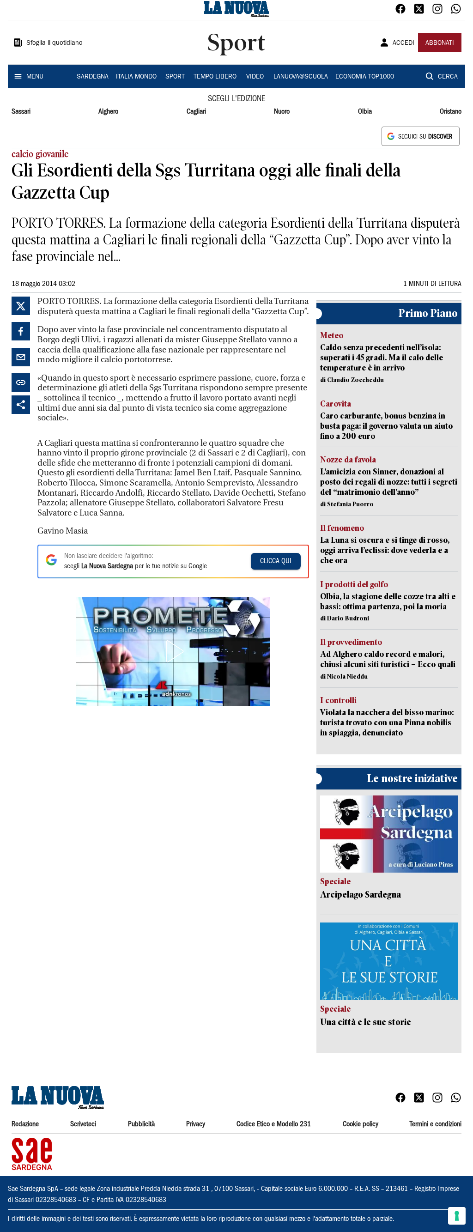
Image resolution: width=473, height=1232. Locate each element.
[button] (173, 651)
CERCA (448, 77)
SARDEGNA (93, 77)
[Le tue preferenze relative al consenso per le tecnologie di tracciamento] (457, 1216)
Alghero (108, 112)
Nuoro (282, 112)
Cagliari (196, 112)
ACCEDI (403, 43)
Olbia (365, 112)
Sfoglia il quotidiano (54, 43)
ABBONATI (439, 43)
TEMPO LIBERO (215, 77)
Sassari (21, 112)
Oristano (450, 112)
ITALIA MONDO (136, 77)
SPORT (175, 77)
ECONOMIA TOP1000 (364, 77)
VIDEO (255, 77)
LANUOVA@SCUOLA (300, 77)
